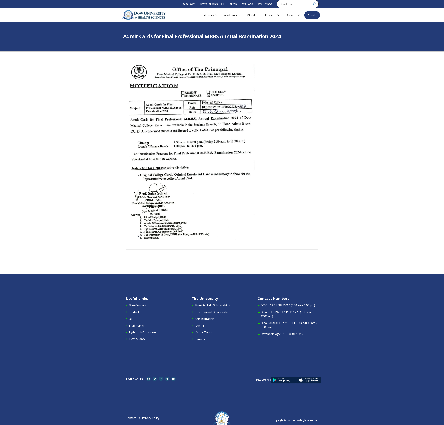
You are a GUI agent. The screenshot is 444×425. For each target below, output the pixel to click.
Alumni (233, 4)
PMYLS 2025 (137, 339)
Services (292, 15)
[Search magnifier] (314, 4)
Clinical (251, 15)
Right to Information (142, 332)
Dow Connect (264, 4)
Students (134, 312)
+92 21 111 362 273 (287, 312)
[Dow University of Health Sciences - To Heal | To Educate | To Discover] (144, 15)
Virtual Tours (203, 332)
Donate (312, 15)
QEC (223, 4)
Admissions (189, 4)
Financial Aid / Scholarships (212, 305)
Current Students (208, 4)
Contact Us (133, 418)
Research (270, 15)
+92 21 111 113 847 (291, 323)
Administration (204, 319)
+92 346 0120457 (292, 334)
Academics (230, 15)
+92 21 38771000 (279, 305)
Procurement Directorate (211, 312)
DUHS (295, 420)
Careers (200, 339)
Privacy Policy (150, 418)
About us (208, 15)
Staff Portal (247, 4)
